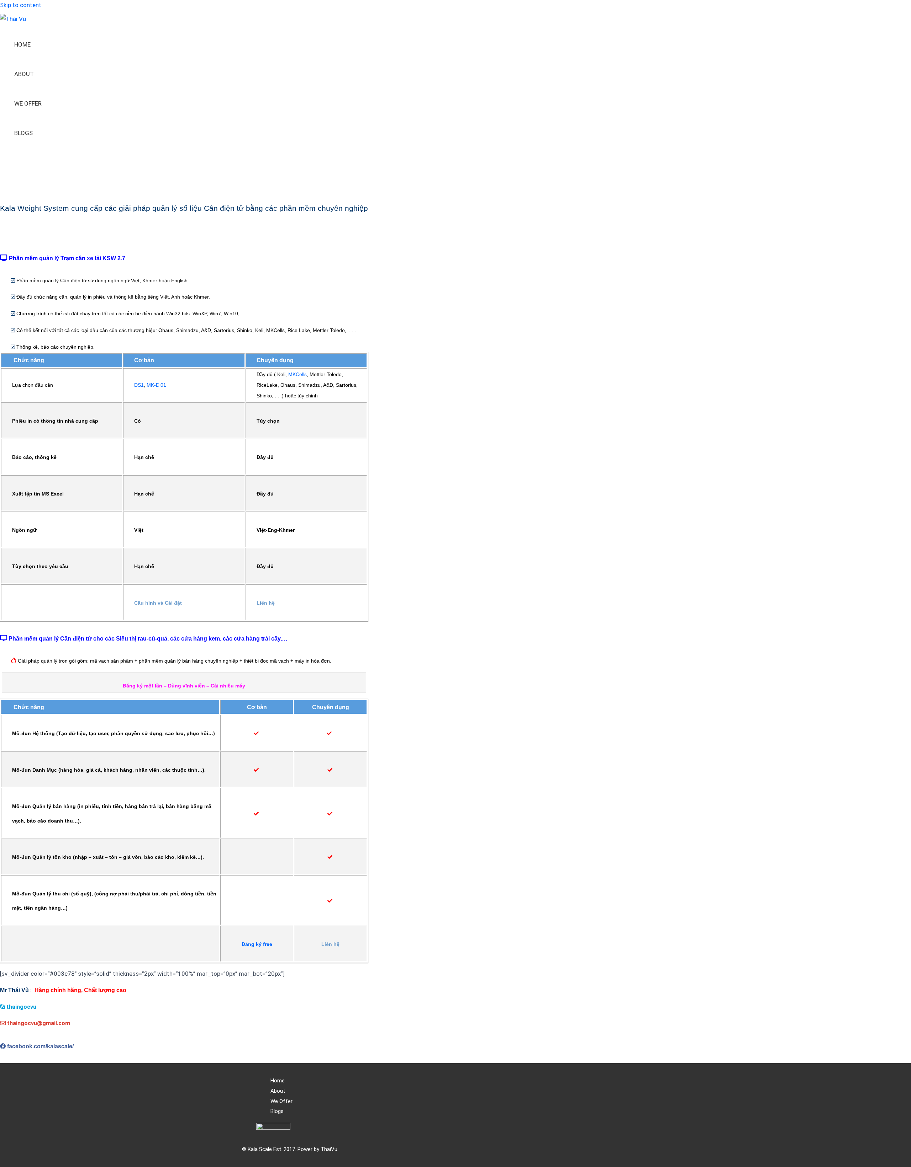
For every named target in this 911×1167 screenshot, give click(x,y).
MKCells (297, 374)
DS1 (139, 385)
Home (22, 44)
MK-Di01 (156, 385)
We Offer (28, 103)
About (24, 73)
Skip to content (20, 5)
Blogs (23, 132)
